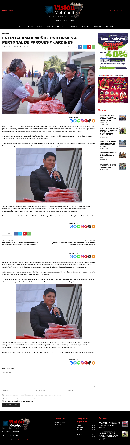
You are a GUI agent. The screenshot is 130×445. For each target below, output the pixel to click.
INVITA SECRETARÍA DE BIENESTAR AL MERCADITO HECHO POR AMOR (108, 155)
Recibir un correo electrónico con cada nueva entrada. (19, 401)
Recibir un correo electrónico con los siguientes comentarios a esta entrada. (25, 399)
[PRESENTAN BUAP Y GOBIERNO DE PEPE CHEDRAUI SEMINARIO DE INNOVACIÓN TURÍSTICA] (122, 118)
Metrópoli (5, 33)
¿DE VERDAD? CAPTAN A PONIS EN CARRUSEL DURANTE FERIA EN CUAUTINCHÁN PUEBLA (73, 244)
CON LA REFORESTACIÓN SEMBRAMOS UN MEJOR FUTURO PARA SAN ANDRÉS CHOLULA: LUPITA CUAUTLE (109, 132)
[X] (89, 120)
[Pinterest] (89, 47)
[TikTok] (114, 10)
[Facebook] (107, 10)
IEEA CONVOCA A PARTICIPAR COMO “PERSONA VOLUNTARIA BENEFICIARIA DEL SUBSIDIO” (20, 244)
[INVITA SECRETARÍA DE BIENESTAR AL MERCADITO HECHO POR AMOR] (122, 155)
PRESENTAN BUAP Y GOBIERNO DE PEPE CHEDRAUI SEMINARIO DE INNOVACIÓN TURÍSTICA (108, 119)
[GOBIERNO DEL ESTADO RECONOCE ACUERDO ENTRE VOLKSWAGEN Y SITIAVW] (122, 143)
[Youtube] (121, 10)
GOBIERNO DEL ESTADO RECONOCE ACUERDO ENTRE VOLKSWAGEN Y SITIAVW (108, 144)
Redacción (7, 47)
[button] (125, 10)
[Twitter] (118, 10)
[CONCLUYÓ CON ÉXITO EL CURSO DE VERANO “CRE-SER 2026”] (122, 166)
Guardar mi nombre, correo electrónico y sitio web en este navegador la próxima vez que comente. (33, 395)
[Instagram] (110, 10)
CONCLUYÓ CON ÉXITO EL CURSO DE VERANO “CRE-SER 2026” (108, 165)
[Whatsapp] (78, 120)
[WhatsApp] (93, 47)
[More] (93, 120)
